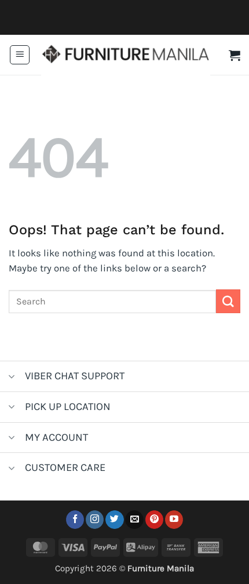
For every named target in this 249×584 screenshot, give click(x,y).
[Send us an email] (134, 519)
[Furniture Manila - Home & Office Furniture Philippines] (126, 55)
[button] (20, 55)
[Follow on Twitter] (114, 519)
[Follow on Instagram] (95, 519)
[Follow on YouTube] (174, 519)
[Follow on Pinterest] (154, 519)
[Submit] (228, 301)
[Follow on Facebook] (75, 519)
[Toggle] (12, 377)
